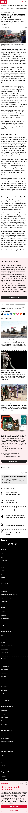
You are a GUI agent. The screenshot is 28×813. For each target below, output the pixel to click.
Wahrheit (3, 577)
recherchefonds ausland (7, 645)
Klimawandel (4, 601)
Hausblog (3, 615)
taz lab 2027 (4, 724)
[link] (4, 5)
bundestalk (3, 663)
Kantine (3, 759)
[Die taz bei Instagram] (15, 544)
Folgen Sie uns (4, 543)
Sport (2, 567)
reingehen (3, 680)
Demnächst (4, 710)
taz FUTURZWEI (5, 738)
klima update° (4, 669)
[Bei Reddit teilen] (21, 314)
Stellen (2, 622)
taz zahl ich (3, 642)
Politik (8, 8)
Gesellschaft (4, 560)
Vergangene (4, 721)
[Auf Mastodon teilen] (5, 314)
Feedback (3, 776)
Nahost (12, 8)
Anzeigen (3, 765)
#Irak (7, 304)
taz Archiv (3, 745)
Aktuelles (3, 611)
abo (2, 635)
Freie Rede (3, 676)
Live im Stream (4, 717)
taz (4, 540)
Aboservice (4, 779)
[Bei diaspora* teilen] (17, 314)
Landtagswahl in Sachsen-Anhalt (9, 594)
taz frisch (3, 693)
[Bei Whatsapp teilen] (14, 314)
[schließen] (25, 783)
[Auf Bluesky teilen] (8, 314)
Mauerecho (4, 673)
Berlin (2, 570)
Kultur (2, 564)
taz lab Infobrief (5, 700)
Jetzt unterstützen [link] (14, 297)
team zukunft (4, 690)
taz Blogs (3, 734)
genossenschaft (5, 639)
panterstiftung (4, 649)
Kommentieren (10, 308)
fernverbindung (5, 666)
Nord (2, 574)
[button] (26, 2)
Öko (2, 557)
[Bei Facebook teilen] (11, 314)
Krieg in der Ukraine (6, 598)
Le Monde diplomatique (7, 741)
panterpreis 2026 (5, 652)
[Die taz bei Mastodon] (9, 544)
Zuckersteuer (4, 588)
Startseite (3, 8)
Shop (2, 762)
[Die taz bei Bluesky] (12, 544)
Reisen (2, 755)
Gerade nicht (20, 783)
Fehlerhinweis (18, 308)
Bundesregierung (5, 591)
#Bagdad (12, 304)
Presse (2, 625)
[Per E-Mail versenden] (2, 314)
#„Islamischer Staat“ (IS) (20, 304)
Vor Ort (3, 714)
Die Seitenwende (5, 618)
